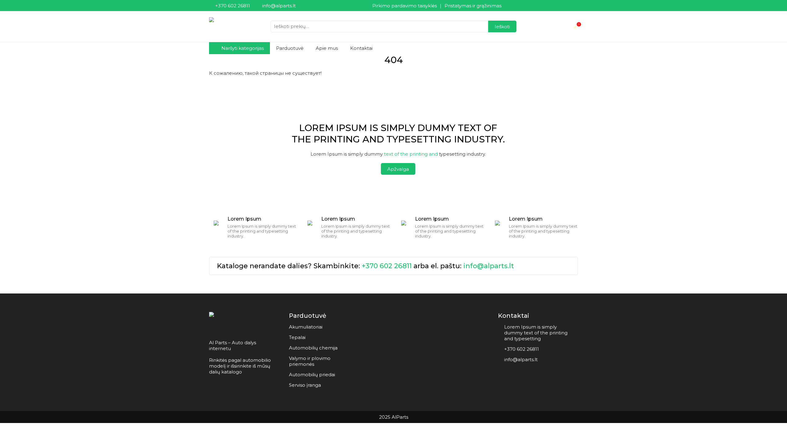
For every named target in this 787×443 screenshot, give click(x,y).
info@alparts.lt (488, 266)
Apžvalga (398, 169)
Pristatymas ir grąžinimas (473, 6)
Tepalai (297, 337)
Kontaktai (361, 48)
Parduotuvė (289, 48)
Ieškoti (502, 27)
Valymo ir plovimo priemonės (309, 361)
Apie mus (327, 48)
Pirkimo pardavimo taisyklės (404, 6)
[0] (575, 26)
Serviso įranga (305, 385)
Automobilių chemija (313, 348)
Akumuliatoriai (305, 327)
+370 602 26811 (387, 266)
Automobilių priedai (312, 374)
